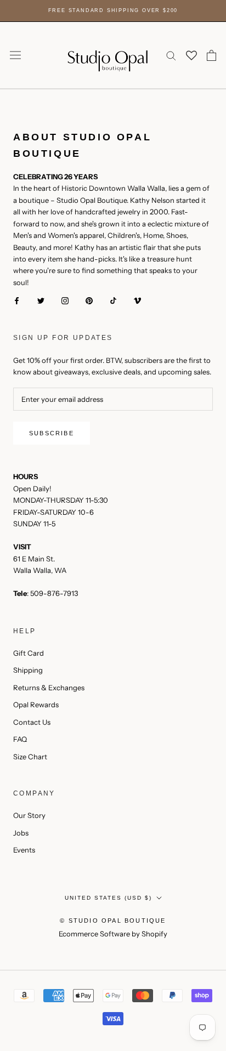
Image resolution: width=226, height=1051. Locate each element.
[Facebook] (16, 300)
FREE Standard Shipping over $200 (113, 10)
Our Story (29, 815)
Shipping (28, 670)
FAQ (20, 739)
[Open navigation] (15, 55)
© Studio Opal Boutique (113, 920)
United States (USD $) (108, 898)
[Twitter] (40, 300)
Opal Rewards (36, 704)
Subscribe (51, 433)
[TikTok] (113, 300)
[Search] (171, 55)
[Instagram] (65, 300)
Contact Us (31, 722)
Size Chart (30, 756)
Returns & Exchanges (48, 687)
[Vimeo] (137, 300)
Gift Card (28, 653)
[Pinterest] (89, 300)
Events (24, 849)
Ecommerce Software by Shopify (113, 933)
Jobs (21, 832)
